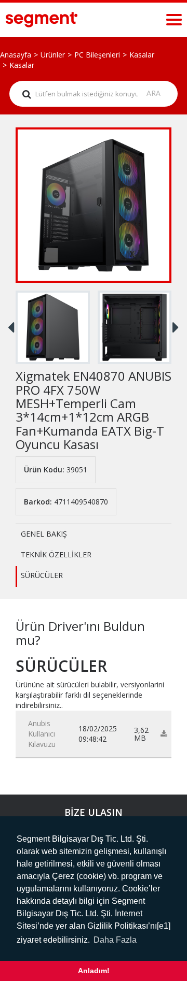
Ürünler (53, 55)
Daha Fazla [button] (115, 939)
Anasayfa (15, 55)
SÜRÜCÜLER (42, 575)
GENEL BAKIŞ (44, 534)
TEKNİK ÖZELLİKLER (56, 554)
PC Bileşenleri (97, 55)
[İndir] (164, 734)
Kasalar (141, 55)
